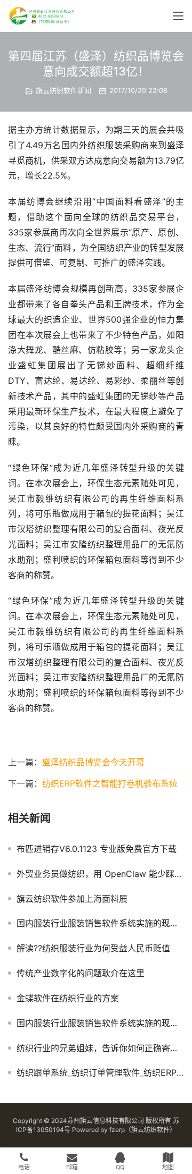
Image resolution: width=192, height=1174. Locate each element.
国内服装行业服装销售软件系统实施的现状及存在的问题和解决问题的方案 (100, 923)
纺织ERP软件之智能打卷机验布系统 (110, 783)
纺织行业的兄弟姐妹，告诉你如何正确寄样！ (100, 1048)
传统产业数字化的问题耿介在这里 (81, 973)
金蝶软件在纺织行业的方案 (68, 998)
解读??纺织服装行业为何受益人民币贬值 (93, 948)
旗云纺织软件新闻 (63, 90)
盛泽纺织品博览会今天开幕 (93, 762)
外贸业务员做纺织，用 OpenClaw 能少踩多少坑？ (100, 874)
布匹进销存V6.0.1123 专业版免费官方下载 (97, 849)
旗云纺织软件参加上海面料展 (72, 898)
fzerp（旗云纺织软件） (142, 1130)
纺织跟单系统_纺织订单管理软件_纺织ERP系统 (100, 1072)
